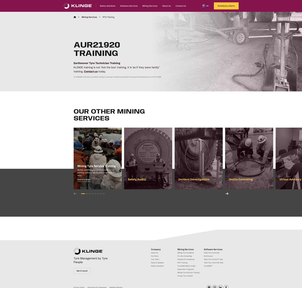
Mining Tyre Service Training (96, 166)
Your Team (155, 259)
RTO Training (182, 263)
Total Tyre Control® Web (213, 263)
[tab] (83, 193)
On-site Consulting (184, 256)
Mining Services (149, 6)
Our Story (155, 256)
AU (207, 6)
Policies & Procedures (185, 259)
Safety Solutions (107, 6)
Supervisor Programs (185, 269)
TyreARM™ (208, 266)
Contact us (91, 71)
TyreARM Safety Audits (186, 266)
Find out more (84, 180)
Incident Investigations (194, 179)
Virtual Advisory (290, 179)
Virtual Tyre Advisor (185, 276)
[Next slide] (225, 193)
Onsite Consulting (241, 179)
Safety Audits (137, 179)
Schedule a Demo (226, 5)
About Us (166, 6)
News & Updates (157, 263)
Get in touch (82, 271)
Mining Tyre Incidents (185, 253)
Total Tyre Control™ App (213, 259)
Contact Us (181, 6)
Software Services (129, 6)
